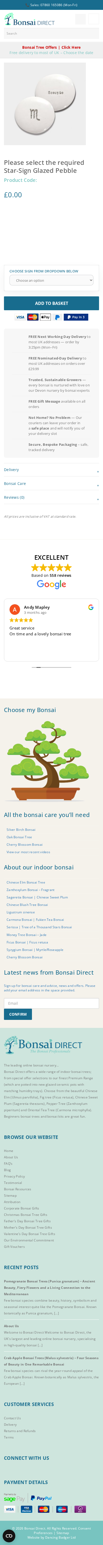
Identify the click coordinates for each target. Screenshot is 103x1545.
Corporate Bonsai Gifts (21, 1208)
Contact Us (12, 1418)
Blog (7, 1170)
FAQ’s (8, 1163)
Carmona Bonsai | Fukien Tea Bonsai (35, 919)
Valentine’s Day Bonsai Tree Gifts (29, 1234)
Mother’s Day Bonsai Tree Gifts (28, 1227)
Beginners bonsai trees (22, 1116)
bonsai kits (55, 1116)
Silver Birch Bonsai (21, 829)
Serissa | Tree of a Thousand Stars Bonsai (39, 927)
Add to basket (51, 303)
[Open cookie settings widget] (9, 1536)
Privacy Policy (14, 1176)
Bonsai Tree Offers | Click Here (51, 47)
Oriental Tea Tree (41, 1110)
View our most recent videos (28, 852)
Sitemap (10, 1195)
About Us (11, 1157)
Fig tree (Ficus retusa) (56, 1097)
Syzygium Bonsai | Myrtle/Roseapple (35, 949)
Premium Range (80, 1078)
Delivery (10, 1424)
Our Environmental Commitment (29, 1240)
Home (8, 1150)
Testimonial (13, 1182)
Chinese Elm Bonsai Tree (26, 882)
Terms (9, 1437)
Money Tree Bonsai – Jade (26, 935)
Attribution (12, 1202)
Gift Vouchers (14, 1246)
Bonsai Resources (17, 1189)
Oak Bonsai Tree (19, 837)
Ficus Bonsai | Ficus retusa (27, 942)
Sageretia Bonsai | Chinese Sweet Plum (37, 897)
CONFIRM (18, 1014)
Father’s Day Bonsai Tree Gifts (27, 1221)
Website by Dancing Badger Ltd (51, 1537)
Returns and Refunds (20, 1431)
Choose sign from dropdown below (44, 271)
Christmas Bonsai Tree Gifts (25, 1214)
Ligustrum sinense (21, 912)
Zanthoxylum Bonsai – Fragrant (31, 890)
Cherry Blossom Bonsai (25, 844)
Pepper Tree (56, 1103)
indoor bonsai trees (75, 1071)
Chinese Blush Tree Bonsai (27, 904)
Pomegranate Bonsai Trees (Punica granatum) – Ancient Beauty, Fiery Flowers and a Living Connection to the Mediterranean (49, 1287)
